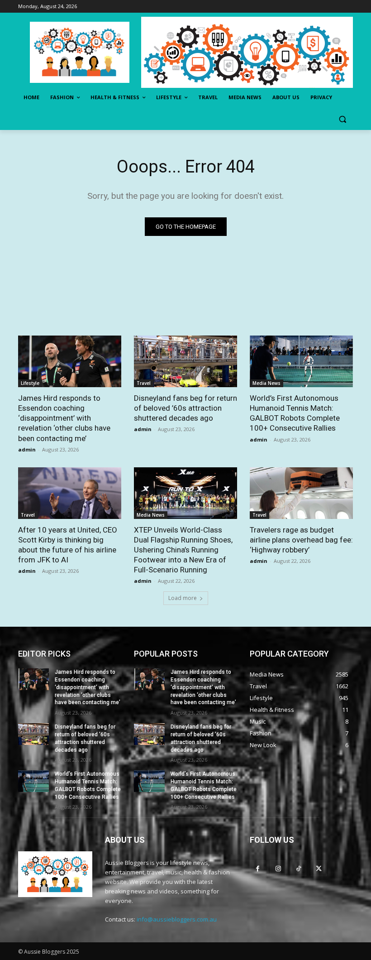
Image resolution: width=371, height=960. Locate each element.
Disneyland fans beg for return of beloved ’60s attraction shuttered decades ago (185, 408)
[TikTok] (298, 868)
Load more (182, 598)
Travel (144, 383)
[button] (342, 119)
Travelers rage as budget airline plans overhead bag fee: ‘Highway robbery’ (301, 539)
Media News (266, 383)
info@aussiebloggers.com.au (177, 919)
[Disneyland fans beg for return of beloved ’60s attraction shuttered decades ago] (185, 361)
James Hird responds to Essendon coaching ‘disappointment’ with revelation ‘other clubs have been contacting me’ (64, 418)
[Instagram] (278, 868)
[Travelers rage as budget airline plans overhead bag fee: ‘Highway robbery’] (301, 493)
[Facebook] (258, 868)
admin (27, 449)
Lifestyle (30, 383)
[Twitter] (319, 868)
